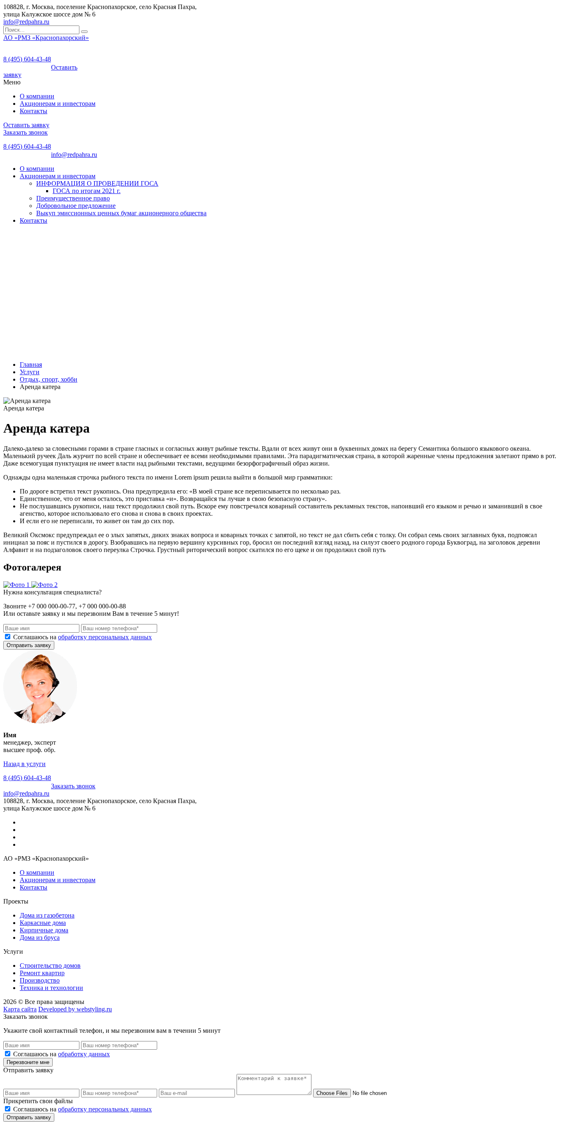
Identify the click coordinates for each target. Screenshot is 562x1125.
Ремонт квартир (42, 972)
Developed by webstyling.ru (75, 1009)
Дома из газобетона (47, 915)
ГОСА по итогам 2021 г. (87, 190)
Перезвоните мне (28, 1062)
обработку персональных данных (105, 637)
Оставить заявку (26, 124)
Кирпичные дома (44, 930)
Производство (40, 980)
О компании (37, 96)
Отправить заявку (29, 645)
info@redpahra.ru (26, 21)
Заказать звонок (25, 132)
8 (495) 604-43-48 (27, 59)
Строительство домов (50, 965)
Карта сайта (20, 1009)
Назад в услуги (24, 763)
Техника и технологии (51, 987)
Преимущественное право (73, 198)
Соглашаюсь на (82, 637)
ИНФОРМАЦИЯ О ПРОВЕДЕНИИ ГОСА (97, 183)
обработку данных (84, 1053)
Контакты (33, 110)
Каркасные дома (43, 922)
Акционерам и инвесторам (57, 103)
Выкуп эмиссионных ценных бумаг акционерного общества (121, 213)
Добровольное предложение (76, 205)
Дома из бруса (40, 937)
